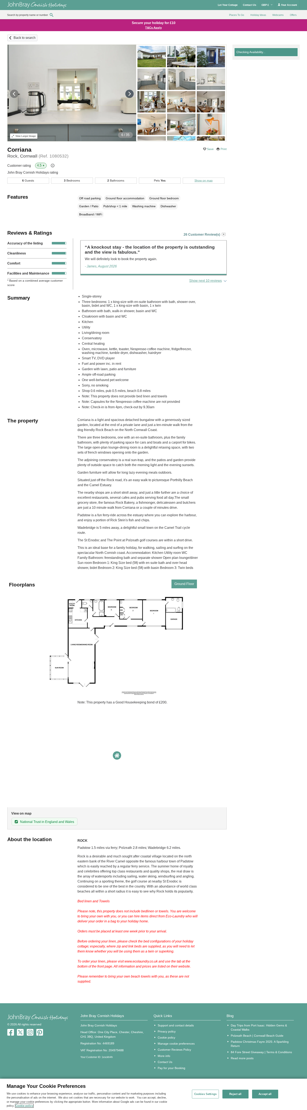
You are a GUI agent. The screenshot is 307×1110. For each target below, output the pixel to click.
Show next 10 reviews (205, 280)
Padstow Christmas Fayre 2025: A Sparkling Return (260, 1044)
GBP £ (265, 5)
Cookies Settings (205, 1094)
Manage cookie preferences (176, 1043)
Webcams (278, 15)
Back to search (25, 37)
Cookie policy (166, 1037)
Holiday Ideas (258, 15)
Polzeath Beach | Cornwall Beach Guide (257, 1035)
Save (210, 149)
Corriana (19, 149)
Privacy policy (167, 1031)
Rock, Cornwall (38, 156)
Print (224, 149)
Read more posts (242, 1058)
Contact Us (249, 5)
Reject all (235, 1094)
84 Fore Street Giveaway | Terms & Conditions (261, 1052)
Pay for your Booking (171, 1068)
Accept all (265, 1094)
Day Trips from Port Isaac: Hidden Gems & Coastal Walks (259, 1027)
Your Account (288, 5)
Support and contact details (176, 1025)
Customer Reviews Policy (174, 1049)
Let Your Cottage (228, 5)
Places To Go (236, 15)
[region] (153, 1094)
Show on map (203, 180)
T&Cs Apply (153, 27)
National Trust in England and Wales (47, 822)
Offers (293, 15)
